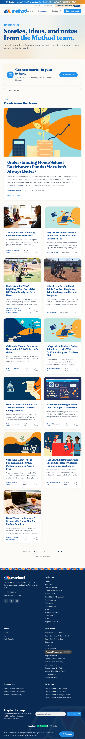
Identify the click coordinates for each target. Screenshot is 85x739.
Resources (42, 11)
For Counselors (50, 600)
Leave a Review (50, 648)
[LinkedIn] (17, 601)
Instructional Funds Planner (54, 633)
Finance (6, 636)
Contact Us (49, 642)
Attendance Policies (52, 665)
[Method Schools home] (15, 11)
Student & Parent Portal (53, 591)
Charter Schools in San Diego (55, 691)
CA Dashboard (48, 733)
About (17, 11)
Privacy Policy (37, 733)
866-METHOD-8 (10, 592)
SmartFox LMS (47, 5)
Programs (29, 11)
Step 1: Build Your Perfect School (57, 636)
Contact (55, 11)
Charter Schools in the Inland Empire (58, 698)
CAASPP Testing (51, 588)
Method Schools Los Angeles (14, 691)
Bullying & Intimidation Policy (55, 671)
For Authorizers (50, 606)
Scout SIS (37, 5)
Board (6, 633)
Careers (48, 581)
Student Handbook (52, 594)
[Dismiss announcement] (82, 2)
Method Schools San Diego (14, 688)
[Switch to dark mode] (60, 11)
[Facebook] (6, 601)
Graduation (49, 615)
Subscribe (67, 75)
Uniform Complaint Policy (54, 662)
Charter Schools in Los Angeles (56, 688)
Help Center (49, 584)
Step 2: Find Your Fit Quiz (54, 639)
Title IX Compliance (52, 674)
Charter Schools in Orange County (57, 694)
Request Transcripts (68, 5)
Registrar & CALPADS (52, 622)
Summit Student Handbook (54, 597)
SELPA (47, 609)
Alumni (47, 619)
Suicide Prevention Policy (54, 668)
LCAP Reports (9, 639)
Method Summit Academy (13, 694)
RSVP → (75, 2)
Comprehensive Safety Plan (55, 659)
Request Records (51, 656)
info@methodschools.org (13, 595)
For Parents (49, 603)
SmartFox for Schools (52, 612)
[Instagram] (11, 601)
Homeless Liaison (51, 677)
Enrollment (48, 645)
